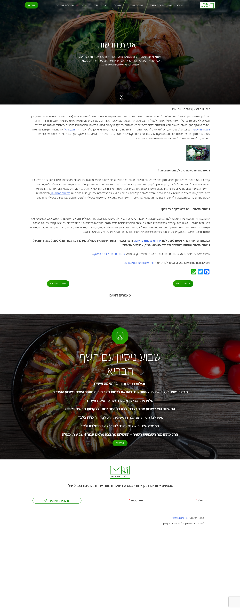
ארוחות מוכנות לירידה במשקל (109, 254)
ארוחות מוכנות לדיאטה (147, 240)
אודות (83, 5)
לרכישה (120, 443)
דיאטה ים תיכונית (201, 129)
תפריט (117, 5)
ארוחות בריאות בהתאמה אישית (166, 5)
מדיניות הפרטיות (179, 518)
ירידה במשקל (71, 129)
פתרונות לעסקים (65, 5)
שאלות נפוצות (135, 5)
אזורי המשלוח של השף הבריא (140, 262)
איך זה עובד (100, 5)
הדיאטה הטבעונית (60, 193)
